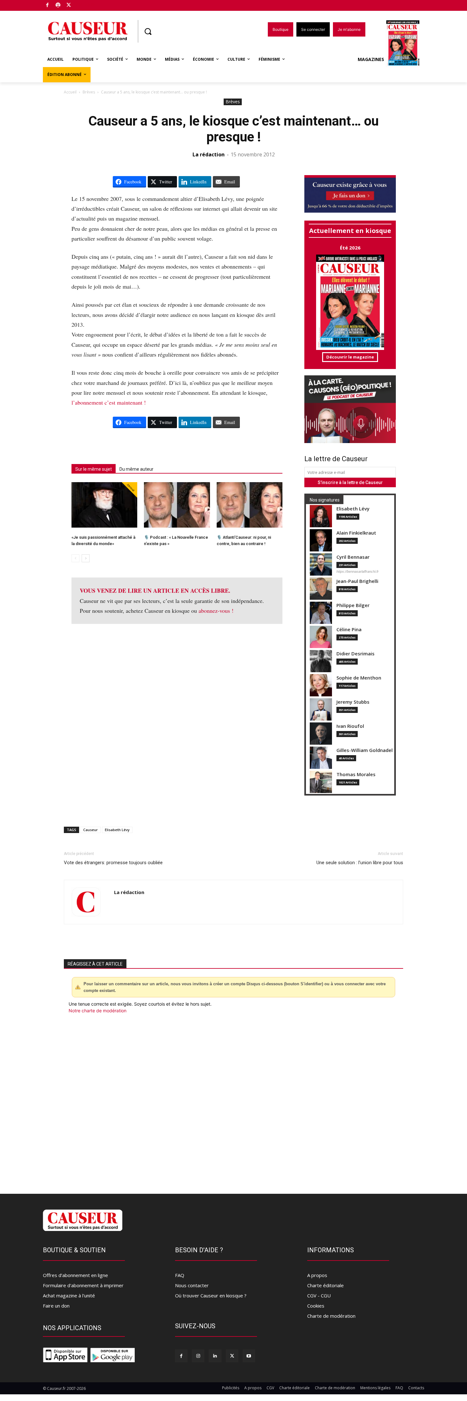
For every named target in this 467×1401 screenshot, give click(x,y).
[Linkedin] (215, 1356)
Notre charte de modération (97, 1010)
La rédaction (209, 154)
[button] (147, 31)
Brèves (89, 92)
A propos (317, 1275)
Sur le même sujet (93, 469)
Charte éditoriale (325, 1285)
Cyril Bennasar (352, 557)
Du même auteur (136, 469)
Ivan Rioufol (350, 726)
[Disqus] (233, 1100)
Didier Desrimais (355, 654)
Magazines (371, 59)
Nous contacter (192, 1285)
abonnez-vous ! (216, 610)
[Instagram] (198, 1356)
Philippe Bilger (352, 605)
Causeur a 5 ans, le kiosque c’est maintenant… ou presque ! (233, 129)
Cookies (315, 1305)
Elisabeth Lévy (352, 509)
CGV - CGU (319, 1295)
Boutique (85, 4)
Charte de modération (331, 1316)
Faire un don (56, 1305)
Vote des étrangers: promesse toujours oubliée (113, 862)
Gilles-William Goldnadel (364, 750)
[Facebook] (47, 5)
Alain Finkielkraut (356, 533)
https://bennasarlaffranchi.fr (357, 571)
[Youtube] (249, 1356)
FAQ (179, 1275)
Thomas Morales (356, 774)
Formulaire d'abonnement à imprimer (83, 1285)
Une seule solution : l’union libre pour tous (359, 862)
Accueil (70, 92)
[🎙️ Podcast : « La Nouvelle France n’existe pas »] (177, 505)
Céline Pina (349, 629)
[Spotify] (58, 5)
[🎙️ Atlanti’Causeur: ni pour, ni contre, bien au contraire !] (249, 505)
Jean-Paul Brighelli (357, 581)
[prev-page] (75, 558)
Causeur (90, 829)
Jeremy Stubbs (352, 702)
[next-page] (86, 558)
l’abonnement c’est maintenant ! (108, 402)
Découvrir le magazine (350, 357)
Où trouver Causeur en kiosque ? (211, 1295)
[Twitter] (68, 5)
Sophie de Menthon (358, 678)
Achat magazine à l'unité (69, 1295)
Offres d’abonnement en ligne (75, 1275)
